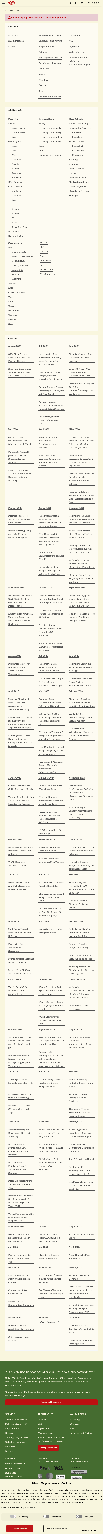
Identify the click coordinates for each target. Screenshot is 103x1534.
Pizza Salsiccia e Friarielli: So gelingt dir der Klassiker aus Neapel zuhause (81, 479)
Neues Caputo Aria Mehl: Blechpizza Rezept (51, 931)
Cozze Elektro (18, 128)
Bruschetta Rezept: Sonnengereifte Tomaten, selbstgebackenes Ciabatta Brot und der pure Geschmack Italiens (51, 1059)
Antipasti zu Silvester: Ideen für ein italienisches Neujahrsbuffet (81, 534)
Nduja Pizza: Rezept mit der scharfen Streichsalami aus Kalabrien (50, 442)
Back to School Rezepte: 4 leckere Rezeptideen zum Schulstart (81, 850)
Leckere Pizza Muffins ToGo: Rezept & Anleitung (20, 972)
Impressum (74, 46)
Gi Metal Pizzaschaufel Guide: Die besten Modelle (20, 787)
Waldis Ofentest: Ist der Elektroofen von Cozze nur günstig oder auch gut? (19, 1042)
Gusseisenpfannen (78, 186)
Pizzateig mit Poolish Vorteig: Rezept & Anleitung (79, 1097)
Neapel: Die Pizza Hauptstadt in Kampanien (21, 1303)
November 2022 (16, 1226)
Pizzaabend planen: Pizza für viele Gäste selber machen (81, 357)
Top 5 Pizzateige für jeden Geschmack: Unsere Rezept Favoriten (51, 1083)
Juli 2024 (13, 874)
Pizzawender (78, 150)
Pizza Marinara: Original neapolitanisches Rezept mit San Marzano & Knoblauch (81, 1292)
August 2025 (14, 656)
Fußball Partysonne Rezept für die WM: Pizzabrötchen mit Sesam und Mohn (81, 887)
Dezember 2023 (46, 979)
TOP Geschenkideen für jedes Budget (50, 832)
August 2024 (75, 839)
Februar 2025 (76, 691)
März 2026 (74, 429)
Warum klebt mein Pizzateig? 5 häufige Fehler (78, 904)
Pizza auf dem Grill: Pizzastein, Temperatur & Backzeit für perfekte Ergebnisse (81, 460)
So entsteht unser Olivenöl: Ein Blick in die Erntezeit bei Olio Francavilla (50, 630)
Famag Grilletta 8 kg (52, 132)
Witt (14, 155)
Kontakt (12, 46)
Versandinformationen (50, 35)
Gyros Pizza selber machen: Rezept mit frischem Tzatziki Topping (20, 440)
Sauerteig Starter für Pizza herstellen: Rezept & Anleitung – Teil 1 (81, 970)
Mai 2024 (73, 874)
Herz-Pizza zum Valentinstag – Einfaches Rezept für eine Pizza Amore (81, 734)
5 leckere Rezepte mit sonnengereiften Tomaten (51, 860)
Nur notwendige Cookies (57, 1528)
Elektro (11, 123)
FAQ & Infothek (16, 41)
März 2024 (44, 921)
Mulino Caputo (19, 252)
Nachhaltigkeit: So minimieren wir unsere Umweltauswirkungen (80, 1133)
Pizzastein (77, 137)
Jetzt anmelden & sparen (52, 1402)
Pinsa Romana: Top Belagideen (78, 1007)
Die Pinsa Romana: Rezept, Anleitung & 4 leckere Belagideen (49, 1238)
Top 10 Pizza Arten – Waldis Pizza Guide (18, 864)
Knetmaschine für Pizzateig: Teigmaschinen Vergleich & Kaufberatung (51, 405)
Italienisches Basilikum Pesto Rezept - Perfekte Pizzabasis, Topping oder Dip (50, 719)
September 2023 (47, 1029)
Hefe (10, 324)
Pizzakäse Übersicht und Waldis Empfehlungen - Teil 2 (20, 1184)
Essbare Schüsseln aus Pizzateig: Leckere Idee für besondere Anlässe (51, 1040)
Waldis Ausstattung (78, 123)
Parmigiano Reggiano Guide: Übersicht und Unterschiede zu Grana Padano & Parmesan (80, 600)
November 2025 (16, 587)
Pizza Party (17, 164)
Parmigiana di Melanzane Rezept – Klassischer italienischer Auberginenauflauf (51, 767)
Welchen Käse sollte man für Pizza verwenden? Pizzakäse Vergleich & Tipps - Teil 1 (20, 1201)
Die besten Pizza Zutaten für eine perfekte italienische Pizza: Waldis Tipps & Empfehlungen (20, 722)
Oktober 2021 (75, 1317)
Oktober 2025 (45, 587)
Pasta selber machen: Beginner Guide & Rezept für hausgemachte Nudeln (51, 599)
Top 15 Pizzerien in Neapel (81, 1159)
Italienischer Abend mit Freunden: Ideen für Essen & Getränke (80, 932)
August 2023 (75, 1029)
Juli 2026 (43, 346)
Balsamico (13, 310)
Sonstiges (74, 195)
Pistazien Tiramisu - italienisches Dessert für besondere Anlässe (51, 800)
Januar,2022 (75, 1267)
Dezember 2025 (76, 508)
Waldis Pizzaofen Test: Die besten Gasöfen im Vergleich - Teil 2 (21, 1217)
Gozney (15, 168)
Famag (42, 123)
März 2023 (44, 1121)
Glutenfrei (16, 279)
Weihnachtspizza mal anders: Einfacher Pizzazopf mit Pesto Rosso (81, 563)
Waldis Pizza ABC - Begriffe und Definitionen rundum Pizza (81, 1148)
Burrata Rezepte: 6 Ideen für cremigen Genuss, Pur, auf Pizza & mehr (51, 390)
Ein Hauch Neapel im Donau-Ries (79, 1277)
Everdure (16, 159)
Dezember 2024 (46, 778)
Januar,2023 (75, 1121)
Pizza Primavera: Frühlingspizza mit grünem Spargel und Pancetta (18, 1149)
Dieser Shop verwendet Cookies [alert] (51, 1483)
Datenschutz (75, 35)
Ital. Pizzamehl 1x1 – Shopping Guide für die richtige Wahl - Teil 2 (80, 1170)
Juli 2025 (43, 656)
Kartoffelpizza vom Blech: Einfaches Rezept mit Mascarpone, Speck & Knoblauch (20, 619)
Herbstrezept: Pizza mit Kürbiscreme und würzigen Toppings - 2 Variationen (19, 1060)
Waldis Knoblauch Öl (50, 1322)
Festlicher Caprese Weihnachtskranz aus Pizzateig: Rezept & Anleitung (49, 817)
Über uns (43, 85)
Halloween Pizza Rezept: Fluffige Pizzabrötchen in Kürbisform (51, 613)
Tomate (12, 283)
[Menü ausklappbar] (3, 1)
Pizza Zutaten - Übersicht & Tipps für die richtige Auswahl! (51, 1279)
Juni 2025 (74, 656)
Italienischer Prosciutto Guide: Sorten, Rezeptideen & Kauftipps (81, 682)
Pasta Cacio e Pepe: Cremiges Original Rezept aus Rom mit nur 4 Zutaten (51, 460)
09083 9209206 (13, 1468)
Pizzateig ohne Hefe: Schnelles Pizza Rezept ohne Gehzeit (19, 519)
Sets (42, 256)
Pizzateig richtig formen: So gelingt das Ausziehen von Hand (81, 578)
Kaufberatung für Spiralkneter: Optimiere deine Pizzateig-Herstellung (80, 812)
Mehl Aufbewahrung (79, 182)
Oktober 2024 (15, 839)
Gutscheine (45, 261)
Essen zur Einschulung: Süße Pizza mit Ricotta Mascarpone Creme (20, 372)
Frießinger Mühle (20, 265)
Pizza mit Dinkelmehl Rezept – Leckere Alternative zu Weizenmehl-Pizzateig (18, 704)
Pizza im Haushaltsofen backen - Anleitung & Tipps (19, 1258)
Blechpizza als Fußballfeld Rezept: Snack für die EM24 (51, 897)
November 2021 (46, 1317)
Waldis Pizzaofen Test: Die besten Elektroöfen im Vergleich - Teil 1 (51, 1133)
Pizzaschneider (76, 168)
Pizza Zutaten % (47, 274)
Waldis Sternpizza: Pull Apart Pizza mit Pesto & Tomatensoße (50, 990)
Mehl (10, 247)
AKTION (44, 243)
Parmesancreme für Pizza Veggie (81, 1236)
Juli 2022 (13, 1247)
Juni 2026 (74, 346)
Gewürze (12, 315)
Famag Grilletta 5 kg (52, 128)
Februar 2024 (76, 921)
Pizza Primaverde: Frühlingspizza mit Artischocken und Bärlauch (17, 1167)
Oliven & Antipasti (17, 292)
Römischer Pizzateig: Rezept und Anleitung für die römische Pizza (81, 865)
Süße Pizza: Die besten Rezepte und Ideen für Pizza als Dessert (19, 357)
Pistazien (12, 319)
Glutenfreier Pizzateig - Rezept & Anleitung (50, 1257)
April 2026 (44, 429)
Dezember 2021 (15, 1317)
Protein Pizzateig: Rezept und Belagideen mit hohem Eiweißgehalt (20, 534)
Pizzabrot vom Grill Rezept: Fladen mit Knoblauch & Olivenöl (49, 667)
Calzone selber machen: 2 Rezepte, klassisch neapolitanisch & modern (51, 375)
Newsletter (44, 69)
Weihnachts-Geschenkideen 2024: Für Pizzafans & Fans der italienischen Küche (81, 992)
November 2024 (77, 778)
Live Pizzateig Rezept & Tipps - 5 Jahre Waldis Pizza (50, 420)
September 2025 (77, 587)
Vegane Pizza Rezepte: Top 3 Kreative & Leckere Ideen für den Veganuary (21, 800)
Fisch (11, 301)
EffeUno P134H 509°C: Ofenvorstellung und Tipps (19, 1109)
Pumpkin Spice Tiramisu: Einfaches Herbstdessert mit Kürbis (51, 646)
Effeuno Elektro (19, 132)
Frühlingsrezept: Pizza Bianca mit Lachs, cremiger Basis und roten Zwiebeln (20, 741)
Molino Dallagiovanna (22, 256)
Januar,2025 (14, 778)
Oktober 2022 (45, 1226)
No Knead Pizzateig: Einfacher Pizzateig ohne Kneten (81, 1083)
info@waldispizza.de (15, 1464)
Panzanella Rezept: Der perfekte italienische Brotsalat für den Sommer (19, 457)
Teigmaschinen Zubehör (50, 155)
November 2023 (77, 979)
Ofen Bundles (15, 182)
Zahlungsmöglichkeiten (50, 57)
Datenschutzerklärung (12, 1507)
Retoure (43, 52)
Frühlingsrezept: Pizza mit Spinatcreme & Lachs (21, 961)
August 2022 (75, 1226)
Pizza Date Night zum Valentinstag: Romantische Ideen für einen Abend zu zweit (50, 521)
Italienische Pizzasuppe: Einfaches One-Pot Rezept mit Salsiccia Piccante (82, 519)
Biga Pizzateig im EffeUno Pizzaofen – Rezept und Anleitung (20, 850)
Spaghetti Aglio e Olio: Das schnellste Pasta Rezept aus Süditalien (80, 372)
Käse (10, 288)
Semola (15, 274)
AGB (71, 41)
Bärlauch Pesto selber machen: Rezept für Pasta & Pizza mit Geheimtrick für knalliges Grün (81, 442)
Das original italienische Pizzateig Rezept (81, 1342)
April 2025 (13, 691)
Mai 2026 (13, 429)
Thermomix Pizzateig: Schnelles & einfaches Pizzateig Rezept (80, 1112)
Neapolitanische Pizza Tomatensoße (79, 1257)
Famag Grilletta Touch (52, 141)
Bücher (72, 173)
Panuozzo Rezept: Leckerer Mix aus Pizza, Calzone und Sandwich (50, 702)
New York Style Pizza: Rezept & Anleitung (79, 946)
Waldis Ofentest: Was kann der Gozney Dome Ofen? (50, 1020)
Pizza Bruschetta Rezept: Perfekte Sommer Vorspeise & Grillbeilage (51, 682)
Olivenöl (12, 306)
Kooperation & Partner (50, 96)
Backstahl (77, 132)
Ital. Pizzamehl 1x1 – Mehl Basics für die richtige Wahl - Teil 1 (81, 1185)
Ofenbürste (77, 155)
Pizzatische (13, 231)
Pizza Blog (13, 35)
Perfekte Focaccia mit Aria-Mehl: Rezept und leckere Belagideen (19, 886)
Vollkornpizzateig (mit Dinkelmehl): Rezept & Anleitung (19, 1133)
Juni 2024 (44, 874)
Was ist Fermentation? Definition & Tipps (50, 849)
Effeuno (15, 209)
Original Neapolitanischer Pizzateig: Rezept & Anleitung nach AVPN (81, 1308)
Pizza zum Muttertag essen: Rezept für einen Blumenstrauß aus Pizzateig (19, 475)
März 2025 (44, 691)
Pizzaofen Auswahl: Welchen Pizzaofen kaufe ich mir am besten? (51, 1148)
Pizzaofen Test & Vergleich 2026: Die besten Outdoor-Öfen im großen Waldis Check (82, 388)
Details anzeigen (88, 1530)
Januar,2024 (14, 979)
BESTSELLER (46, 270)
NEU (42, 247)
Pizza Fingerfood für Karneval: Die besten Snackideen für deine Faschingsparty (49, 539)
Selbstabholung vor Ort (50, 41)
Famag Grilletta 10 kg (52, 137)
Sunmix (42, 146)
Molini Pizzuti (18, 261)
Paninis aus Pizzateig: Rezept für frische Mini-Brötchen (20, 932)
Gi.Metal (16, 222)
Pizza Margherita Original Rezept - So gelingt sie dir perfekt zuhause (51, 750)
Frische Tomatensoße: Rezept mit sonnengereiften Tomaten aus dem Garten (81, 1042)
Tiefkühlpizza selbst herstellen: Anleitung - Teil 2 (21, 1083)
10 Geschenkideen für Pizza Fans (19, 1339)
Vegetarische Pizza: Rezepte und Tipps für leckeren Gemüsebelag (50, 570)
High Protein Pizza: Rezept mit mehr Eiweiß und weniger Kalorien (82, 617)
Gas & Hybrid (14, 141)
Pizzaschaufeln (76, 141)
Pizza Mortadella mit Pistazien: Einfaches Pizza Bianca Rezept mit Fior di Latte (81, 497)
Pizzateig (44, 252)
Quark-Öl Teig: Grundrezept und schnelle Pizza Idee (51, 555)
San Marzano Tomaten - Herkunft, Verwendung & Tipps (51, 1293)
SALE (42, 265)
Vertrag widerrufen (48, 1448)
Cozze (14, 146)
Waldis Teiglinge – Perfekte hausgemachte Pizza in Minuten (80, 717)
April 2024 (13, 921)
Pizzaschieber (78, 146)
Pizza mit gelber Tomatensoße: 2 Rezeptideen (16, 947)
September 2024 (47, 839)
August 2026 (14, 346)
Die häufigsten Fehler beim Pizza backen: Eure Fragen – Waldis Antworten (50, 1164)
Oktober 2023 (15, 1029)
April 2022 (74, 1247)
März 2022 (13, 1267)
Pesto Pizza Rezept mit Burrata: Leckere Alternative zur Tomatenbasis (19, 669)
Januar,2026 (45, 508)
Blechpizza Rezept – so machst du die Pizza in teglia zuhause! (19, 1238)
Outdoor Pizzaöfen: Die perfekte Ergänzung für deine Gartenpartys (50, 912)
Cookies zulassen (20, 1528)
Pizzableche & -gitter (79, 191)
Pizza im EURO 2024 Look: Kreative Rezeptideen (51, 884)
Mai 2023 (73, 1071)
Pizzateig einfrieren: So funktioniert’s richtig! (19, 1096)
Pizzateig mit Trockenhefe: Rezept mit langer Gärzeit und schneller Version (51, 735)
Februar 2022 (45, 1267)
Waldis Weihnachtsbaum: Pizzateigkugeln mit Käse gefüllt (51, 1005)
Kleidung (73, 159)
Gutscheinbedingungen (50, 63)
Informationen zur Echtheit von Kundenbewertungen (79, 61)
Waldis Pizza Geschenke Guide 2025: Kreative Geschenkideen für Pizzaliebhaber (20, 600)
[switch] (13, 1516)
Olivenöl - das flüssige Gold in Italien (19, 1292)
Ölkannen (74, 164)
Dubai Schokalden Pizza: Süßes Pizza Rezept (51, 787)
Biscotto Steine (15, 236)
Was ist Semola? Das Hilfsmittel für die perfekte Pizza (18, 990)
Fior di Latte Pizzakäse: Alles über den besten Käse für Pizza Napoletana (82, 702)
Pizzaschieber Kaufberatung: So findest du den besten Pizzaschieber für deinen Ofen (81, 793)
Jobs (41, 91)
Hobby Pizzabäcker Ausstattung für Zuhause (21, 1327)
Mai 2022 (43, 1247)
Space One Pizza (19, 227)
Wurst (11, 297)
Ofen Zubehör (15, 186)
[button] (70, 3)
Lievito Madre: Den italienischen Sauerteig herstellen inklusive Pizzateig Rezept (50, 359)
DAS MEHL (17, 270)
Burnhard (16, 173)
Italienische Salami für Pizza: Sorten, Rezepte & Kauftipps (81, 667)
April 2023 (13, 1121)
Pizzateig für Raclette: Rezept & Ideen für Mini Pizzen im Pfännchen (80, 549)
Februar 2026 (15, 508)
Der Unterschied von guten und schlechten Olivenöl (19, 1279)
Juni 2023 (44, 1071)
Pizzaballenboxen (77, 177)
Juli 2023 (13, 1071)
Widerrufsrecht (76, 52)
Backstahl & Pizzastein (80, 128)
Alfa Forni (16, 177)
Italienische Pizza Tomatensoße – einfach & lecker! (81, 1329)
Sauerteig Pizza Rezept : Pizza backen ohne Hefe (80, 957)
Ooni (14, 137)
